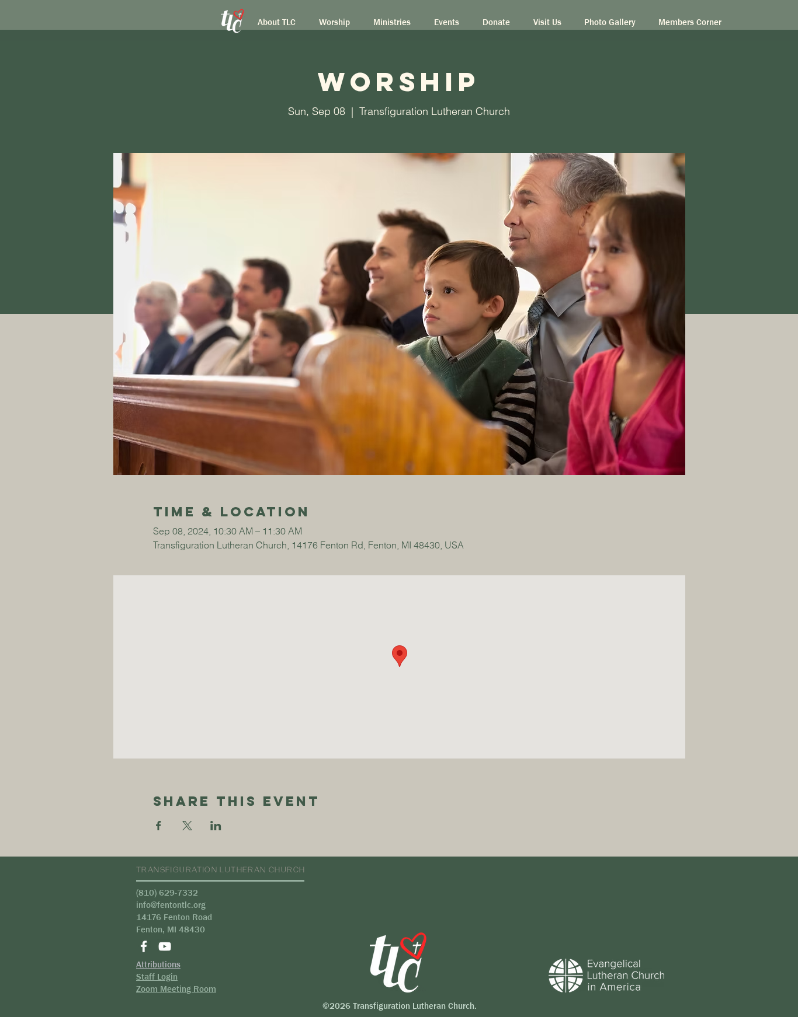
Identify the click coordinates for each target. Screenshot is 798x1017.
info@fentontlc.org (171, 905)
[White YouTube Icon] (164, 946)
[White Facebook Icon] (143, 946)
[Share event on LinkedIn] (215, 825)
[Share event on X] (187, 825)
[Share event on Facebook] (158, 825)
